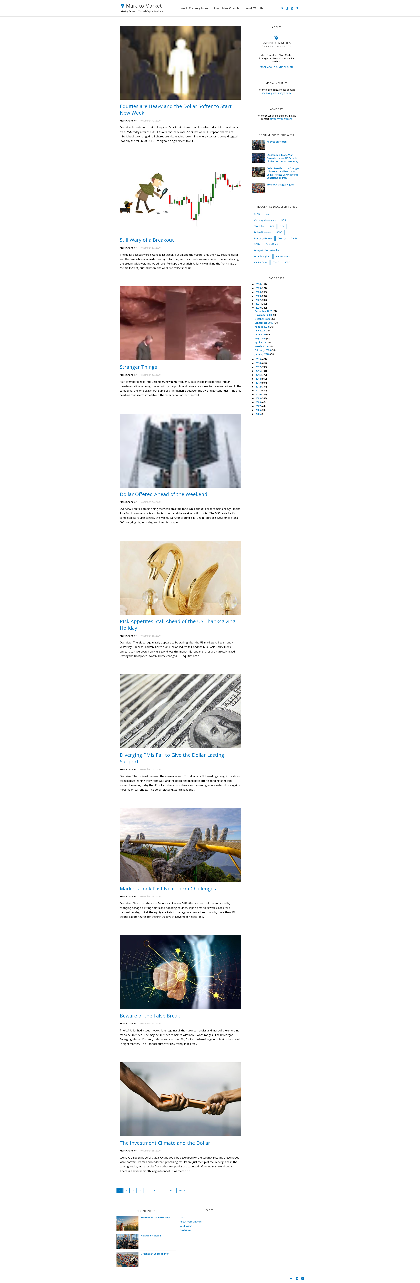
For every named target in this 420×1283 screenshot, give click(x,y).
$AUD (294, 238)
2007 (258, 406)
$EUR (284, 220)
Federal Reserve (262, 232)
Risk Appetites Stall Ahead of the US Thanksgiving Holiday (177, 624)
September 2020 (264, 322)
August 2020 (262, 326)
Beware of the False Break (150, 1015)
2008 (258, 402)
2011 (258, 390)
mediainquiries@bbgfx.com (276, 93)
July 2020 (260, 330)
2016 (258, 370)
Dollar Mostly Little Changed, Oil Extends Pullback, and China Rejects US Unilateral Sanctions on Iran (283, 173)
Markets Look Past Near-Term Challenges (168, 888)
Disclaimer (185, 1230)
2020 (258, 307)
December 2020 (264, 311)
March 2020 (261, 346)
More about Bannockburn (276, 67)
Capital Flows (260, 262)
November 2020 (264, 314)
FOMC (276, 262)
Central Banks (272, 244)
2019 (258, 359)
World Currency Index (194, 8)
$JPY (282, 226)
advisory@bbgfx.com (281, 118)
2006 (258, 410)
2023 (258, 296)
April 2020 (260, 342)
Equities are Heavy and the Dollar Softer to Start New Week (176, 109)
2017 (258, 367)
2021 (258, 303)
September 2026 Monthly (155, 1217)
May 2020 (260, 338)
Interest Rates (283, 256)
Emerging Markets (263, 238)
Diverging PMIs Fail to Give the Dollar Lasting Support (172, 758)
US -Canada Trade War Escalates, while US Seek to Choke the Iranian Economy (282, 158)
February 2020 (263, 350)
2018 (258, 363)
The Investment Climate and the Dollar (165, 1142)
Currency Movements (265, 220)
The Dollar (259, 226)
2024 (258, 292)
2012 (258, 386)
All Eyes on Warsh (277, 141)
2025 (258, 288)
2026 (258, 284)
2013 (258, 382)
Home (183, 1217)
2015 (258, 374)
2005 (258, 413)
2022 (258, 300)
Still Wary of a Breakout (147, 239)
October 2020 (263, 318)
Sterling (281, 238)
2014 (258, 378)
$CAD (257, 244)
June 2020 (260, 334)
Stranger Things (138, 366)
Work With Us (254, 8)
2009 (258, 398)
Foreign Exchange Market (266, 250)
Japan (268, 214)
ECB (272, 226)
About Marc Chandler (227, 8)
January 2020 (262, 354)
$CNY (287, 262)
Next (181, 1190)
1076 (170, 1190)
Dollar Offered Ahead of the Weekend (163, 494)
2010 (258, 394)
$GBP (279, 232)
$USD (257, 214)
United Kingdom (262, 256)
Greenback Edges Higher (280, 184)
